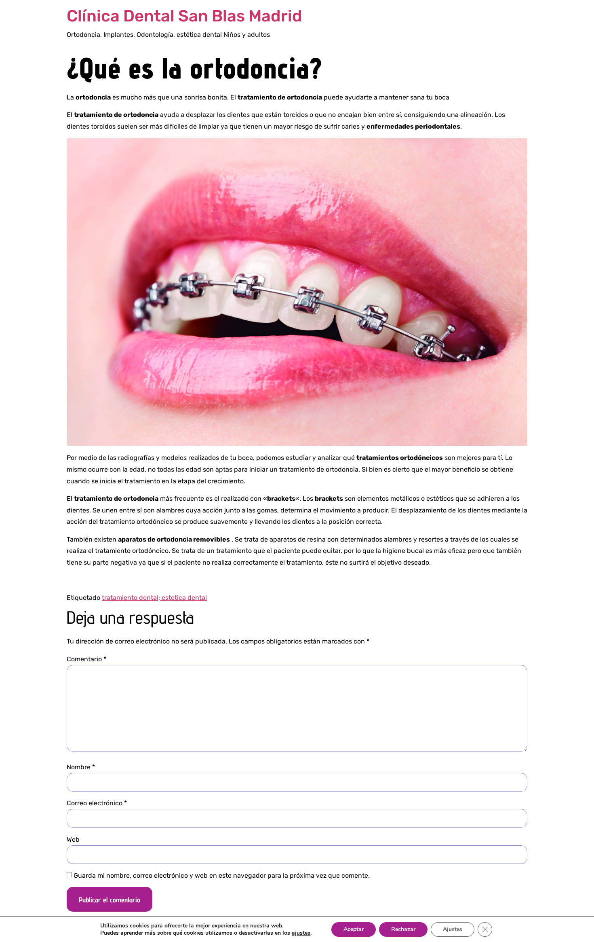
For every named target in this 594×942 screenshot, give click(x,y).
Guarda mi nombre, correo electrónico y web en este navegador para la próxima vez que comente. (222, 875)
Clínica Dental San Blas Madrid (184, 15)
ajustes (301, 933)
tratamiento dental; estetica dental (154, 597)
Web (73, 839)
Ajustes (452, 929)
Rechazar (403, 929)
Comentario (86, 659)
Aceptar (353, 929)
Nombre (81, 767)
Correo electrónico (97, 803)
